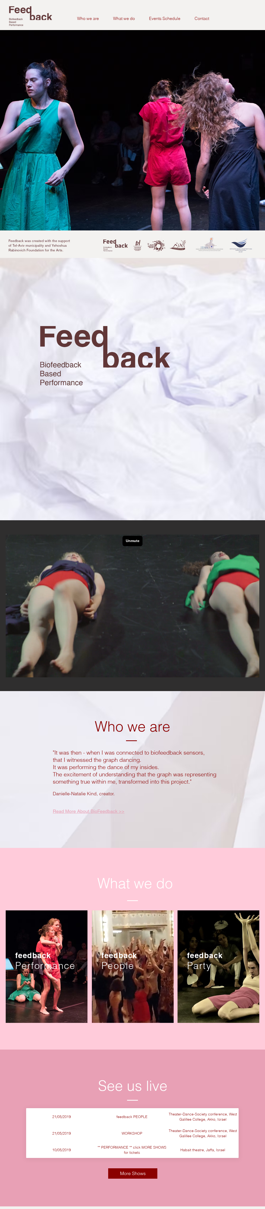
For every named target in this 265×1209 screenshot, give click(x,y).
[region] (46, 966)
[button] (124, 18)
